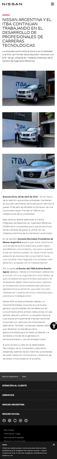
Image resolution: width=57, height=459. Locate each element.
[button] (52, 4)
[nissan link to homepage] (12, 4)
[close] (54, 445)
